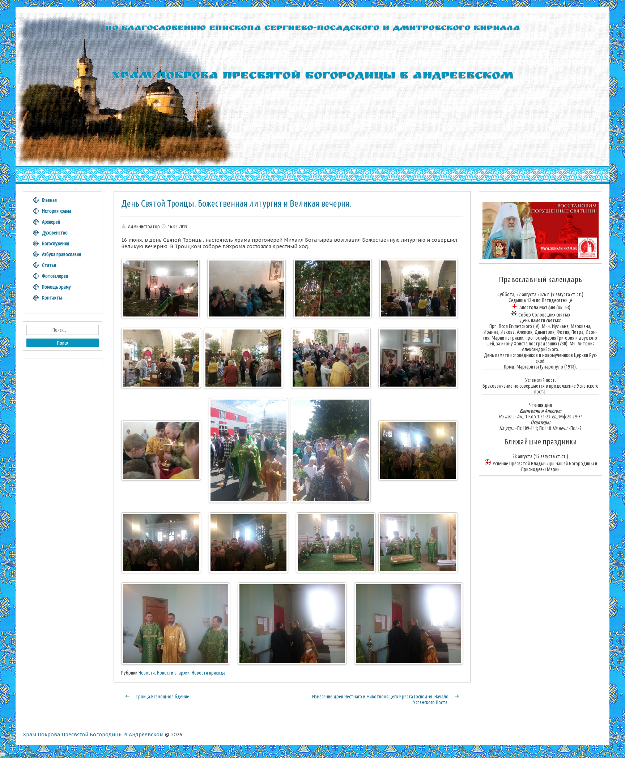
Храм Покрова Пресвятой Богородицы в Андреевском (93, 734)
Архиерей (51, 222)
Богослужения (55, 243)
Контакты (52, 298)
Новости (147, 673)
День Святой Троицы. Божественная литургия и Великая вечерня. (236, 203)
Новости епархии (173, 673)
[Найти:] (62, 330)
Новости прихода (208, 673)
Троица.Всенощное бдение (162, 696)
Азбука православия (61, 254)
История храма (56, 211)
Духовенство (55, 233)
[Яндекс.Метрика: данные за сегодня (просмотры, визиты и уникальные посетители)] (19, 755)
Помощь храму (56, 287)
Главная (49, 200)
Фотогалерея (55, 276)
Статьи (49, 265)
